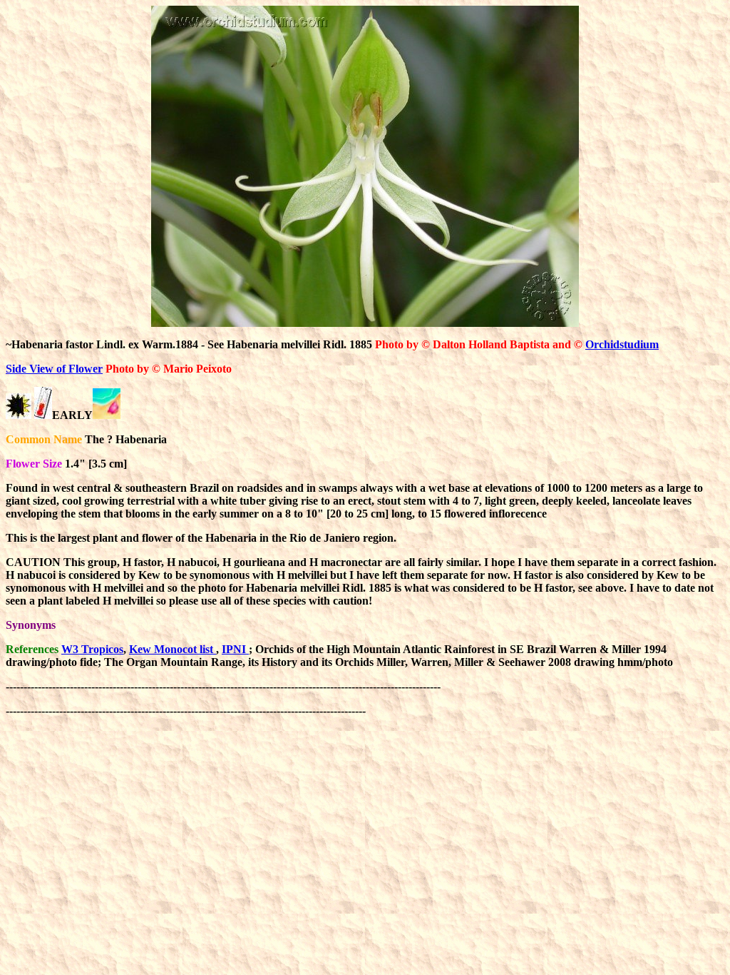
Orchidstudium (622, 344)
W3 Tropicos (92, 649)
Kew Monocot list (172, 649)
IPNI (235, 649)
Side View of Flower (54, 369)
